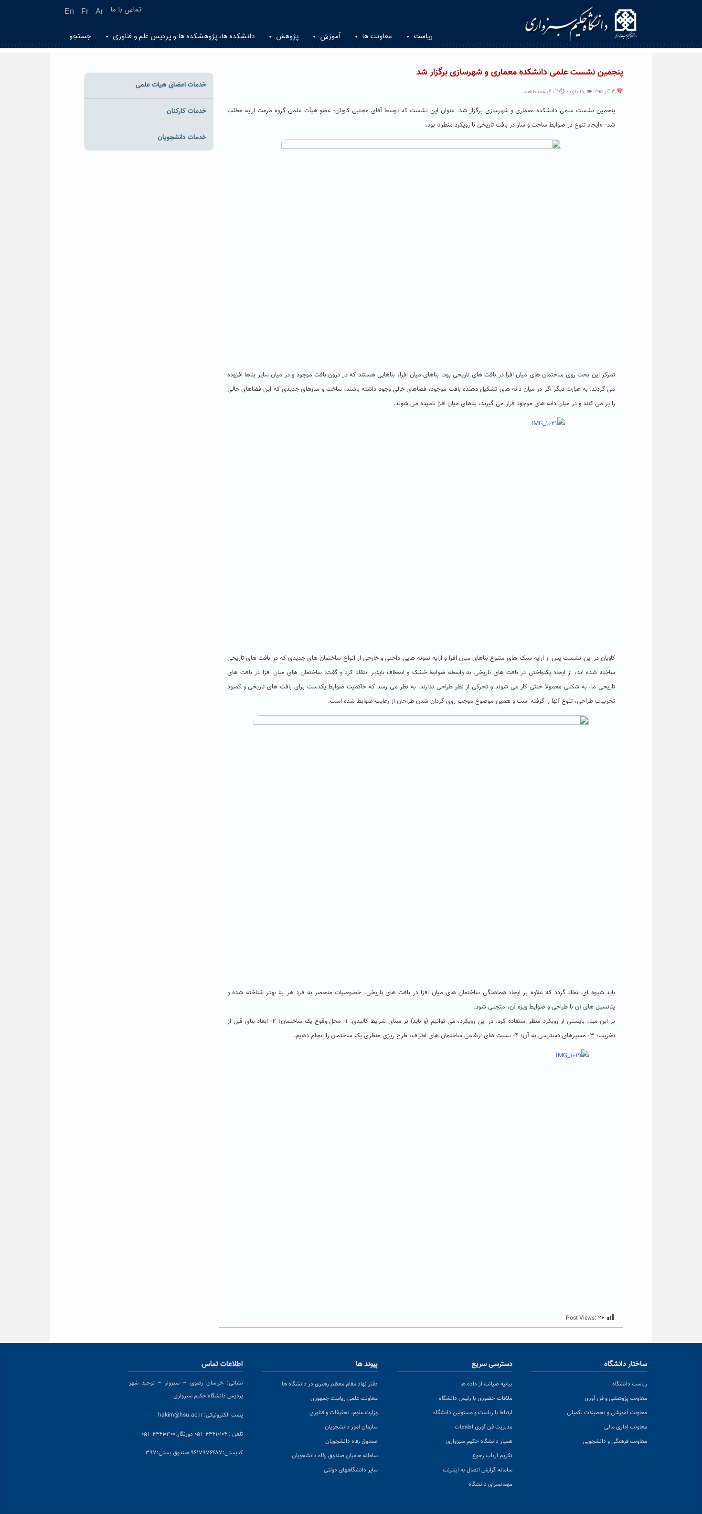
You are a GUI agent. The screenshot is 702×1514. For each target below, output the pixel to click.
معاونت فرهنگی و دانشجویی (615, 1441)
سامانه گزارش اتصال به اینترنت (477, 1470)
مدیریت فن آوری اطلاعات (483, 1427)
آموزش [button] (330, 36)
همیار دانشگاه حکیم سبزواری (479, 1441)
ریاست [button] (423, 36)
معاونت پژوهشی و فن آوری (616, 1398)
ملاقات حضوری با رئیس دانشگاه (475, 1398)
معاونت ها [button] (377, 36)
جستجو (80, 36)
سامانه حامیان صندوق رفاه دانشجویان (335, 1455)
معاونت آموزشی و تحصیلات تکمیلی (607, 1412)
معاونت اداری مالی (625, 1427)
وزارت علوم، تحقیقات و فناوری (343, 1412)
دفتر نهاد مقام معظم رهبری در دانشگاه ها (330, 1384)
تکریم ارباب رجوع (492, 1455)
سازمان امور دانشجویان (351, 1427)
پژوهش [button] (287, 36)
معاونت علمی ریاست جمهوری (344, 1398)
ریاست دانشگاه (629, 1384)
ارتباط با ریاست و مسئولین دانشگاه (472, 1412)
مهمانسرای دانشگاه (490, 1484)
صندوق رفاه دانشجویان (351, 1441)
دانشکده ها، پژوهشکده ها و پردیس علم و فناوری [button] (184, 36)
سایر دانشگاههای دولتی (351, 1470)
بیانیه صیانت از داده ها (486, 1384)
